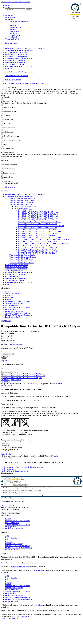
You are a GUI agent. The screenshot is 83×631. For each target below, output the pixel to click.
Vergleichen (5, 356)
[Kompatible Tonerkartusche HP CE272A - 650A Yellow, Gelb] (23, 376)
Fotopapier (9, 284)
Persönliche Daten (16, 27)
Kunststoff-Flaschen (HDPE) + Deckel (18, 282)
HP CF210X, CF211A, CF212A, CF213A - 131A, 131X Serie (39, 222)
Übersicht (13, 25)
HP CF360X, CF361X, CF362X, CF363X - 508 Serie (36, 235)
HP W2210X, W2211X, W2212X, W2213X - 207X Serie (38, 220)
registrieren (24, 21)
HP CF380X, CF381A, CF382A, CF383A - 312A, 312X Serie (39, 237)
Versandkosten (39, 570)
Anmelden (13, 21)
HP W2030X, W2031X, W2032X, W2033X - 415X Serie (38, 212)
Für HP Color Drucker (21, 208)
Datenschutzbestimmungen (19, 567)
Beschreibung (5, 380)
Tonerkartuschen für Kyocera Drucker (23, 255)
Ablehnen (4, 618)
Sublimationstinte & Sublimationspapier (18, 272)
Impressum (9, 297)
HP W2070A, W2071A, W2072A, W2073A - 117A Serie (38, 214)
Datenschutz (9, 295)
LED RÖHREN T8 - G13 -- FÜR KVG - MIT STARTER (25, 194)
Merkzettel (13, 37)
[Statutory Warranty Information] (2, 368)
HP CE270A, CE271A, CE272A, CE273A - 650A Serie (37, 224)
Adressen (13, 29)
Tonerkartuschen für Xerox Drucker (22, 263)
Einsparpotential (10, 309)
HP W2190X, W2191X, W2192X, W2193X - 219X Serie (38, 216)
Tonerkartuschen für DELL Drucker (22, 202)
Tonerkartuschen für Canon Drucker (22, 200)
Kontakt (8, 299)
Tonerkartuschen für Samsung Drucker (23, 261)
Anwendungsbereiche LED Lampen (17, 307)
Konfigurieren (13, 618)
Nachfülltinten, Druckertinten (15, 274)
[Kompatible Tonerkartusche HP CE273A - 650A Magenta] (21, 378)
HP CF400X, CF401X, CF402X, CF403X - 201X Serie (37, 241)
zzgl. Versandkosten (16, 344)
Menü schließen (10, 17)
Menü (7, 5)
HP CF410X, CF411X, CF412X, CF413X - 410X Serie (37, 245)
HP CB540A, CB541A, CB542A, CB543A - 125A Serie (37, 251)
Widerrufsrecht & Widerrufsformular (17, 301)
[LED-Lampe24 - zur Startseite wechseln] (15, 2)
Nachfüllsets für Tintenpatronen (16, 269)
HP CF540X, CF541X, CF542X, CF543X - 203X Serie (37, 253)
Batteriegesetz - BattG (12, 317)
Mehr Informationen (22, 616)
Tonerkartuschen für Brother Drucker (22, 198)
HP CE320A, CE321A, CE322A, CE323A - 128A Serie (37, 228)
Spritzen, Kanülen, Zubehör (14, 280)
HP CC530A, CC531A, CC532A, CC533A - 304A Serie (37, 247)
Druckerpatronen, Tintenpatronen (16, 265)
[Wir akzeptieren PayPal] (6, 321)
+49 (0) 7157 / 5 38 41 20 (9, 505)
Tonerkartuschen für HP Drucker (21, 204)
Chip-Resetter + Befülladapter (15, 278)
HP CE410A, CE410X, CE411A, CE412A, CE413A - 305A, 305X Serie (43, 243)
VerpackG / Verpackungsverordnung (17, 313)
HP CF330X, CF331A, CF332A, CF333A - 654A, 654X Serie (39, 231)
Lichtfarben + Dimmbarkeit (14, 311)
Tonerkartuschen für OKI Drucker (21, 259)
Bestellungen (14, 33)
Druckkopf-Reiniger (12, 276)
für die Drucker (16, 380)
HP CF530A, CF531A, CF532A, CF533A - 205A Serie (37, 249)
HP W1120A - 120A (25, 210)
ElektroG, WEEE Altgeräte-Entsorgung (18, 315)
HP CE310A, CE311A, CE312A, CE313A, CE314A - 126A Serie (41, 226)
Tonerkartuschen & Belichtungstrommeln (19, 196)
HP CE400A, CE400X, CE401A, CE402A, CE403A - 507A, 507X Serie (43, 239)
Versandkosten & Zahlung (14, 303)
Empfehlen (4, 361)
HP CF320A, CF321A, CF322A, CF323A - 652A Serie (37, 230)
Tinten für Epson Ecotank (14, 271)
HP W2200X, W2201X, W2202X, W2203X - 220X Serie (38, 218)
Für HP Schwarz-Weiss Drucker (25, 206)
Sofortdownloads (15, 35)
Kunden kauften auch (8, 467)
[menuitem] (43, 6)
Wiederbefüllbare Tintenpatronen (16, 267)
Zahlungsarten (14, 31)
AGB (7, 292)
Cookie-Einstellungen (12, 294)
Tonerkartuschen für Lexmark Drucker (23, 257)
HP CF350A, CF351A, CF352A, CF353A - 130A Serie (37, 233)
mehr (60, 384)
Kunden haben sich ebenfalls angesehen (29, 467)
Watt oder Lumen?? (12, 305)
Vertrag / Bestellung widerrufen (11, 513)
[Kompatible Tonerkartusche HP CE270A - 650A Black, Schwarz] (24, 374)
